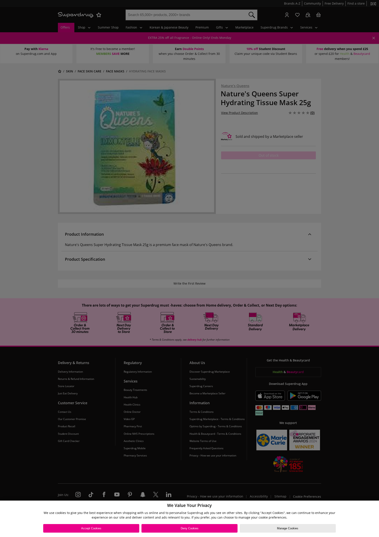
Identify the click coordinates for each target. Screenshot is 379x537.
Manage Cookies (287, 528)
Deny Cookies (189, 528)
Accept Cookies (91, 528)
